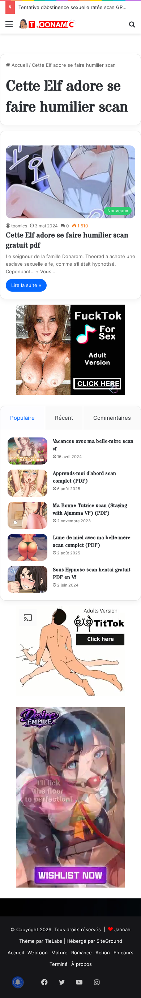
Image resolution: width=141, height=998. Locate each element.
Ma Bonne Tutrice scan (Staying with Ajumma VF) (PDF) (90, 509)
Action (102, 952)
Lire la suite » (26, 285)
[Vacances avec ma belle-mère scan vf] (27, 451)
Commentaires (112, 417)
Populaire (22, 417)
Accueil (19, 65)
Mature (59, 952)
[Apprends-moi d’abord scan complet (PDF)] (27, 483)
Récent (64, 417)
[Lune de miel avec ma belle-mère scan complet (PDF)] (27, 547)
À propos (81, 964)
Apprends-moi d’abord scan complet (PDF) (84, 477)
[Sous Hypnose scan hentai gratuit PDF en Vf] (27, 579)
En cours (123, 952)
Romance (81, 952)
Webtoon (37, 952)
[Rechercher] (132, 26)
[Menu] (9, 26)
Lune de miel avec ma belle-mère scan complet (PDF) (92, 541)
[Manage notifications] (18, 982)
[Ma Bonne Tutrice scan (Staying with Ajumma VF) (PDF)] (27, 515)
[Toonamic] (47, 24)
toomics (19, 225)
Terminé (59, 964)
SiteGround (109, 941)
